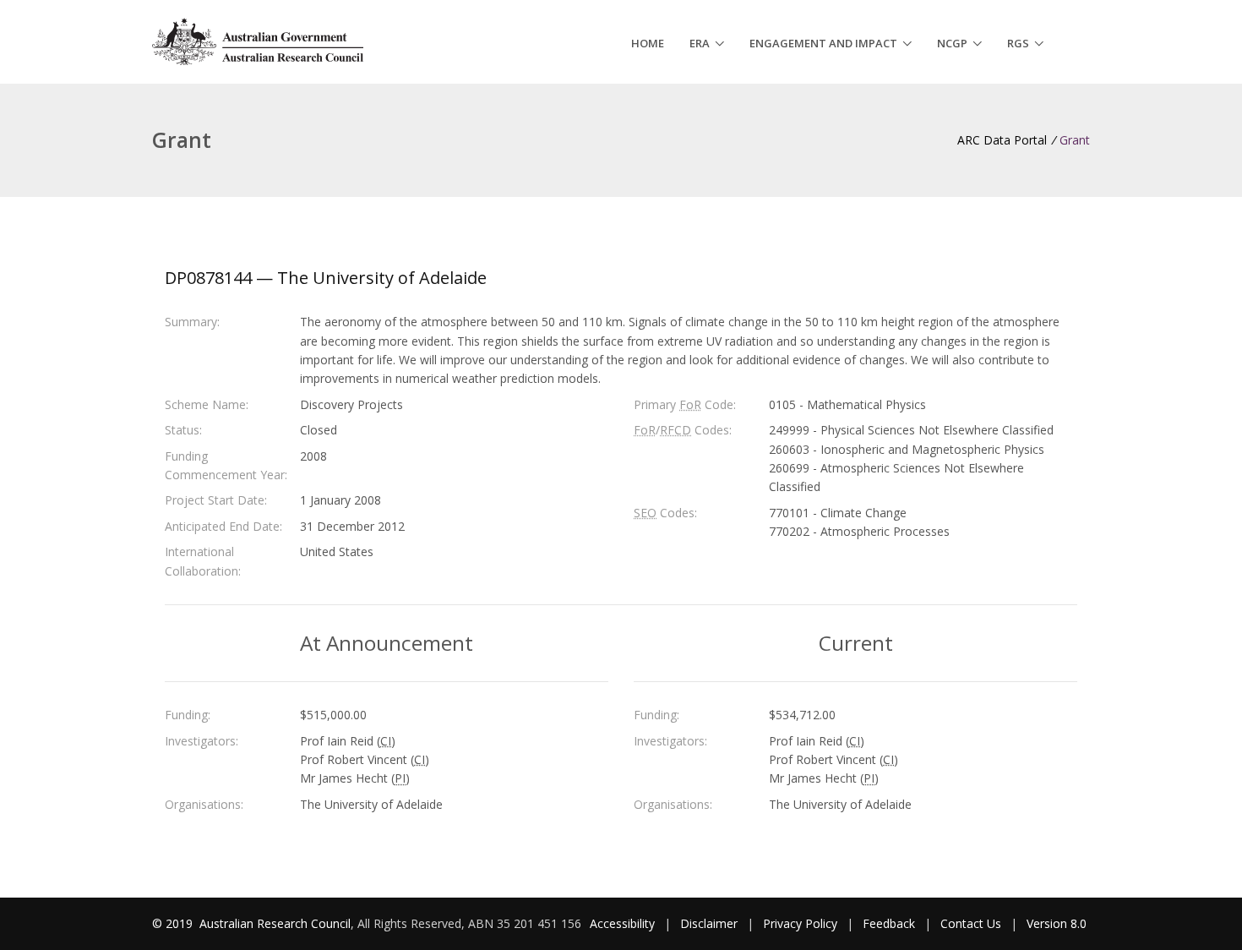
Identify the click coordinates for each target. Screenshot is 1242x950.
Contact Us (970, 923)
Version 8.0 (1057, 923)
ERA (699, 43)
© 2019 (174, 923)
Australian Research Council (275, 923)
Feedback (889, 923)
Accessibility (622, 923)
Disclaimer (709, 923)
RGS (1018, 43)
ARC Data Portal (1002, 140)
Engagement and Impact (823, 43)
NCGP (952, 43)
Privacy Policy (800, 923)
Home (647, 43)
